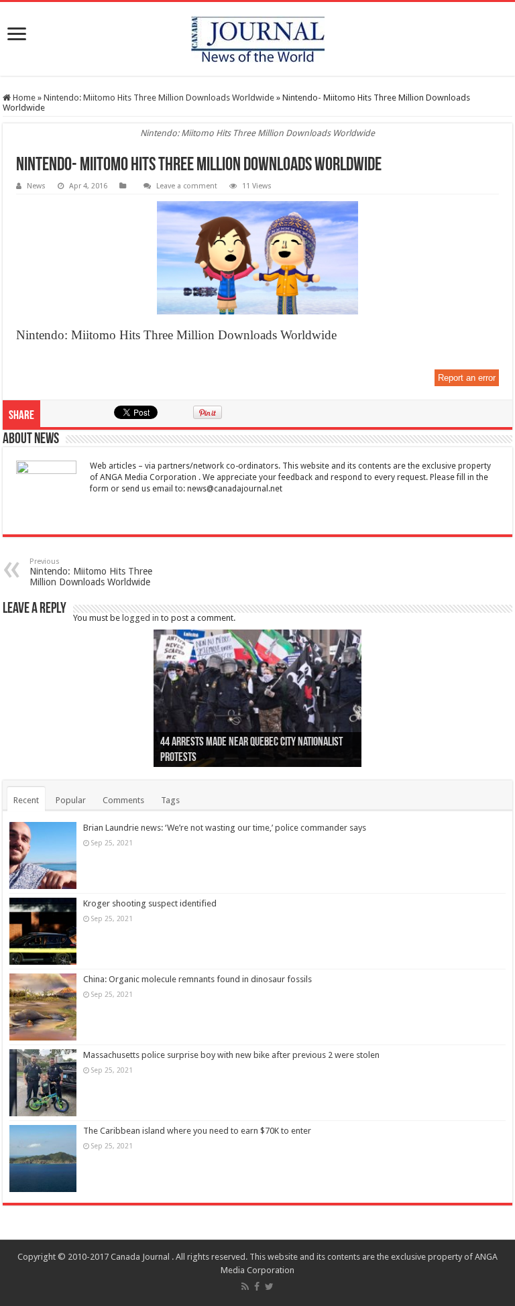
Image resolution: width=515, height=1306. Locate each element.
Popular (71, 800)
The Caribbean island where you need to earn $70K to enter (197, 1131)
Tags (170, 800)
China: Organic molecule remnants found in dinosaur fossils (197, 979)
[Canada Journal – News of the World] (257, 38)
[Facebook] (257, 1287)
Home (23, 98)
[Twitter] (269, 1287)
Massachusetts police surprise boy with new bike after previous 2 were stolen (231, 1055)
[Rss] (245, 1287)
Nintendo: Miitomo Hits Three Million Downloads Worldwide (159, 98)
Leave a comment (186, 186)
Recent (26, 800)
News (36, 186)
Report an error (467, 378)
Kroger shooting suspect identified (150, 903)
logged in (140, 618)
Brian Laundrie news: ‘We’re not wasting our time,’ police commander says (224, 828)
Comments (123, 800)
